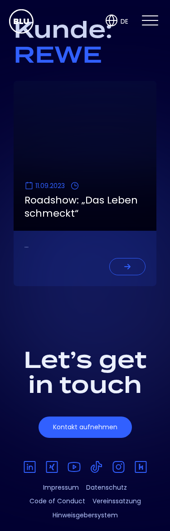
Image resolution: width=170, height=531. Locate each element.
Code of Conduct (57, 501)
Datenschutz (106, 487)
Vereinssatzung (116, 501)
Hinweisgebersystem (85, 515)
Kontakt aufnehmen (85, 427)
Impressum (61, 487)
